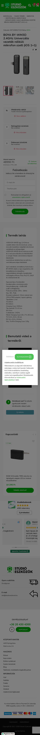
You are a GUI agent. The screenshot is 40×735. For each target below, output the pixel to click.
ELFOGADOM (22, 357)
